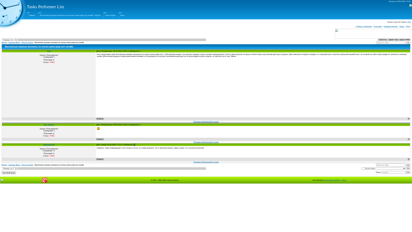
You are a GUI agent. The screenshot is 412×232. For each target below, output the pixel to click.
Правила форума (391, 26)
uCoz (344, 180)
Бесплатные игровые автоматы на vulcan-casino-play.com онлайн (59, 42)
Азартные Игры (14, 42)
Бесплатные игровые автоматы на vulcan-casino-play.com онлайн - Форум (70, 15)
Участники (377, 26)
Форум (4, 42)
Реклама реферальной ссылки (206, 122)
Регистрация (110, 15)
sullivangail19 (49, 145)
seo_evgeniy (49, 125)
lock (49, 51)
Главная (31, 15)
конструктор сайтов (331, 180)
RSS (409, 22)
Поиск (401, 26)
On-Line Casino (27, 42)
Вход (122, 15)
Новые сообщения (364, 26)
